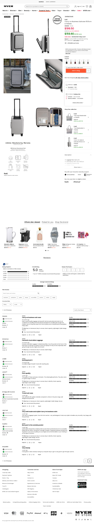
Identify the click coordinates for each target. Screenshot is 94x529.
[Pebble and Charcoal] (88, 62)
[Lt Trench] (71, 62)
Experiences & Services (33, 483)
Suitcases (12, 13)
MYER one (55, 472)
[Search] (67, 6)
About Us (55, 480)
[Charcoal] (67, 62)
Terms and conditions (48, 502)
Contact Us (30, 478)
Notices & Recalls (32, 494)
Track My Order (6, 472)
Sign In (66, 39)
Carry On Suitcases (19, 13)
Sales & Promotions (32, 491)
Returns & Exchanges (8, 483)
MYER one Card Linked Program (10, 491)
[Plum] (75, 62)
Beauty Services (31, 486)
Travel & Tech (5, 13)
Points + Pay (5, 478)
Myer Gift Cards (57, 475)
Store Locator (31, 480)
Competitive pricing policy (20, 502)
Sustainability (56, 486)
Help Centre (30, 472)
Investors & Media (57, 483)
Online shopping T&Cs (34, 502)
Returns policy (6, 502)
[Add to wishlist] (88, 71)
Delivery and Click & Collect (9, 480)
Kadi (66, 19)
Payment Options (7, 475)
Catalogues (5, 489)
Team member (47, 506)
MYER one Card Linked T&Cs (74, 502)
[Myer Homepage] (8, 7)
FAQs (28, 475)
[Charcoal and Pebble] (79, 62)
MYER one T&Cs (61, 502)
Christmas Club (57, 489)
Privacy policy (87, 502)
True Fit (4, 486)
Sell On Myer (56, 491)
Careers (55, 478)
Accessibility (30, 497)
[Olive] (84, 62)
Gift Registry (30, 489)
